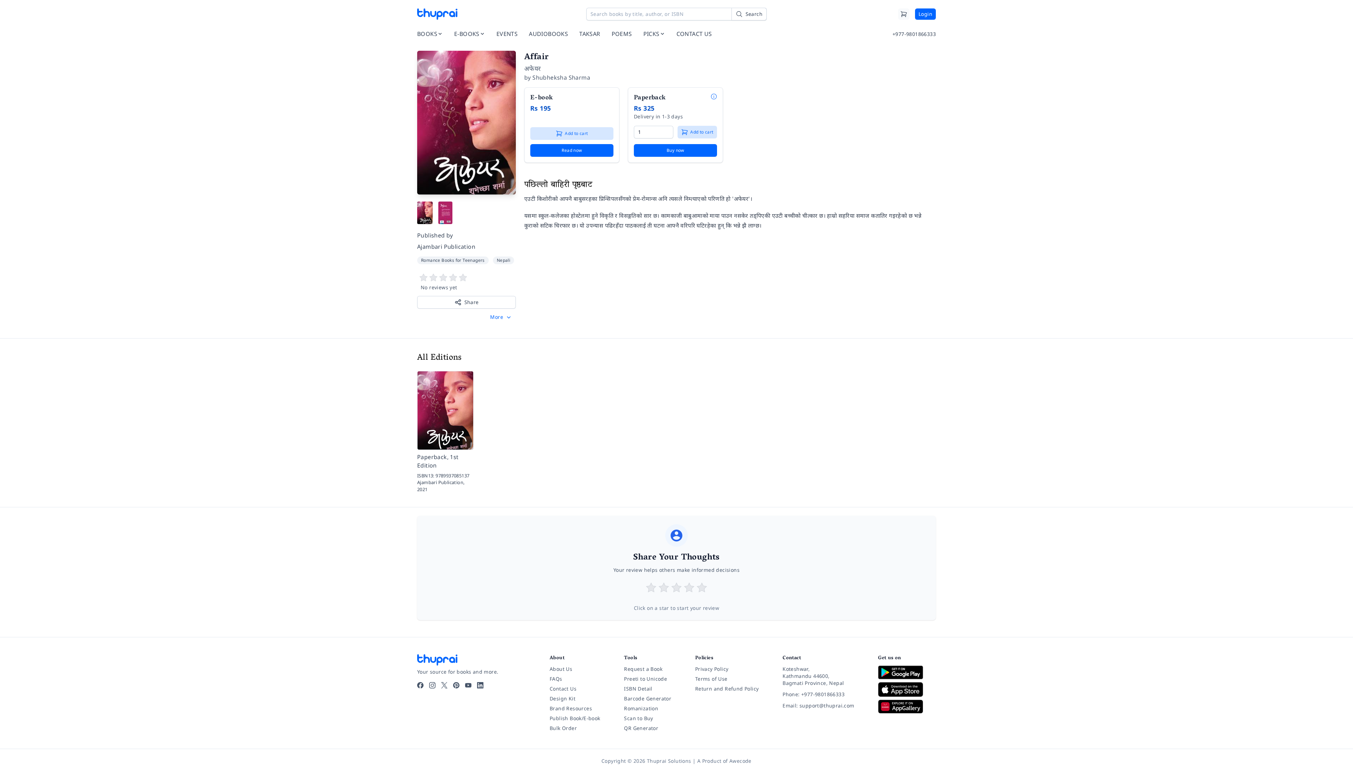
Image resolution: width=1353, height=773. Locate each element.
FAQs (556, 678)
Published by (435, 235)
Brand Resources (571, 708)
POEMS (622, 34)
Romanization (641, 708)
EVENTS (507, 34)
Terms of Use (711, 678)
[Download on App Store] (907, 689)
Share (471, 302)
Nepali (503, 260)
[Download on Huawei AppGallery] (907, 706)
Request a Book (643, 669)
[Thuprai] (437, 14)
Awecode (740, 760)
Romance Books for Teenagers (453, 260)
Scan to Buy (638, 718)
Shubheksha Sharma (561, 77)
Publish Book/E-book (575, 718)
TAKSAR (589, 34)
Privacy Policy (712, 669)
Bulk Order (563, 728)
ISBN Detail (638, 688)
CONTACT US (694, 34)
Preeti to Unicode (645, 678)
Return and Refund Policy (727, 688)
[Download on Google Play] (907, 672)
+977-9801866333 (914, 34)
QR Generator (641, 728)
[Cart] (903, 14)
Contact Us (563, 688)
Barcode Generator (647, 698)
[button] (501, 317)
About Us (561, 669)
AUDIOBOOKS (548, 34)
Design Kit (562, 698)
